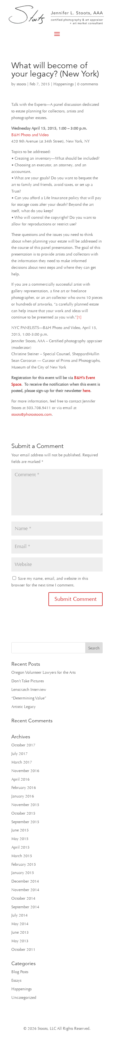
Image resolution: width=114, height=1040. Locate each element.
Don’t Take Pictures (27, 681)
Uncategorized (23, 997)
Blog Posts (19, 972)
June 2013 (20, 932)
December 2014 (25, 881)
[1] (79, 317)
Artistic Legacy (23, 706)
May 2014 (19, 923)
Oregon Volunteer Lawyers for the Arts (43, 672)
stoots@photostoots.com (31, 414)
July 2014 (19, 915)
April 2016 (20, 779)
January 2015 (22, 872)
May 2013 (19, 941)
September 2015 (25, 822)
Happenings (63, 84)
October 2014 (23, 898)
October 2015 (23, 813)
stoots (21, 84)
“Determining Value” (28, 698)
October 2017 (23, 745)
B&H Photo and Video (30, 135)
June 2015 (20, 830)
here (86, 390)
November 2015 (25, 804)
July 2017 (19, 753)
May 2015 (19, 838)
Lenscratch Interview (28, 689)
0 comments (87, 84)
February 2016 (23, 787)
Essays (16, 980)
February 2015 (23, 864)
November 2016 (25, 770)
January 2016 (22, 796)
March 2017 (21, 762)
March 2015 (21, 856)
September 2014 (25, 907)
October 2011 (23, 949)
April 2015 (20, 847)
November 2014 (25, 889)
